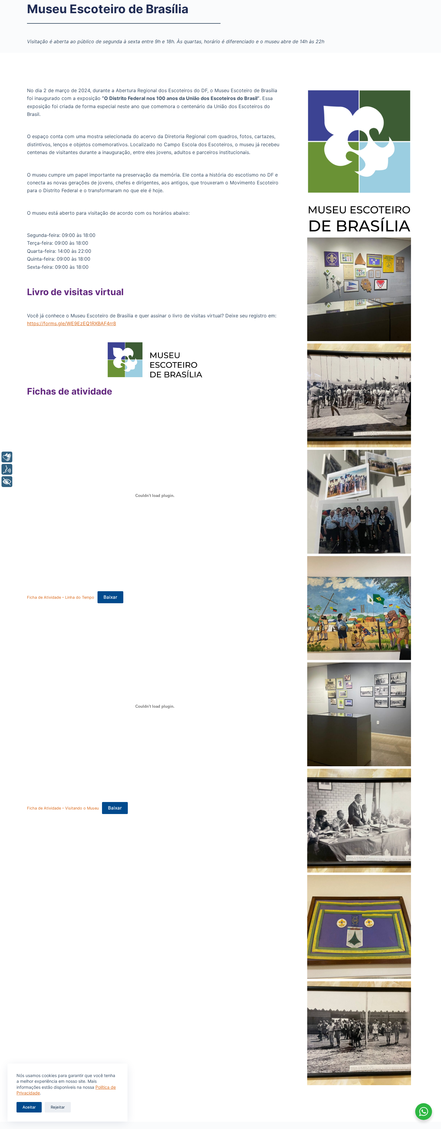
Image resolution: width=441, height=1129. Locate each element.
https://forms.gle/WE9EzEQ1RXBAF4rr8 (71, 323)
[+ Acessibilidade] (7, 481)
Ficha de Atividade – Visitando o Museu (63, 808)
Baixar (110, 597)
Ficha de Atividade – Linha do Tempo (60, 597)
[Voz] (7, 469)
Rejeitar (58, 1107)
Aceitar (29, 1107)
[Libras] (7, 457)
